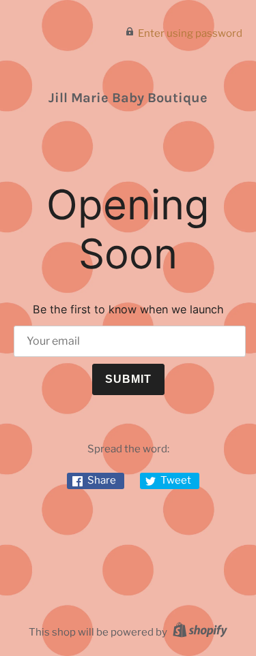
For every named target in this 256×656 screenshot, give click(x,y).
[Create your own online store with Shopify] (198, 632)
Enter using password (190, 33)
